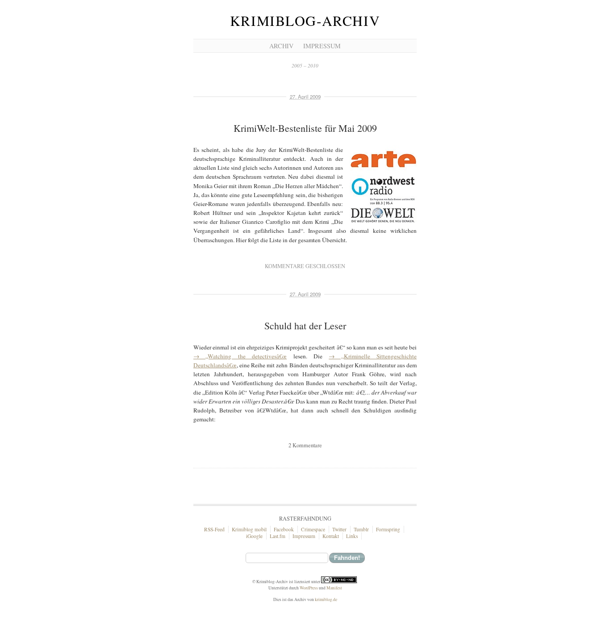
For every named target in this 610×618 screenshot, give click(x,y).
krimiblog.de (326, 599)
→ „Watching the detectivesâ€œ (240, 356)
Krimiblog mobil (249, 529)
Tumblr (361, 529)
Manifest (334, 588)
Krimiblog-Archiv (305, 20)
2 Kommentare (305, 445)
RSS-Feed (214, 529)
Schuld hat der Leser (305, 325)
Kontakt (330, 536)
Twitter (339, 529)
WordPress (309, 588)
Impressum (322, 46)
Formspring (388, 529)
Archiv (281, 46)
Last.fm (277, 536)
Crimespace (313, 529)
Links (352, 536)
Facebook (284, 529)
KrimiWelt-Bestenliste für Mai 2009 (305, 128)
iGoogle (254, 536)
